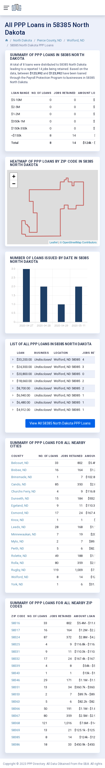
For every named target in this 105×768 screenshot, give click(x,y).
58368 (15, 723)
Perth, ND (17, 548)
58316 (15, 623)
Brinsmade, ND (21, 477)
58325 (15, 644)
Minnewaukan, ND (23, 534)
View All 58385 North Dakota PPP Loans (60, 423)
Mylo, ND (17, 541)
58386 (15, 744)
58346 (15, 680)
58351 (15, 687)
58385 (15, 737)
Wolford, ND (75, 40)
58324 (15, 637)
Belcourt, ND (20, 463)
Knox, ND (17, 520)
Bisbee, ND (19, 470)
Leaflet (54, 242)
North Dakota (22, 40)
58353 (15, 694)
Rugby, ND (18, 570)
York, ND (17, 584)
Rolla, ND (17, 563)
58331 (15, 651)
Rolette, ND (19, 556)
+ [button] (13, 176)
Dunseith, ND (20, 498)
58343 (15, 673)
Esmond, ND (20, 513)
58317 (15, 630)
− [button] (13, 184)
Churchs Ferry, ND (23, 491)
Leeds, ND (18, 527)
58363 (15, 701)
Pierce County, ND (49, 40)
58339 (15, 666)
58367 (15, 716)
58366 (15, 708)
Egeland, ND (19, 505)
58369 (15, 730)
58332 (15, 658)
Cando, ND (18, 484)
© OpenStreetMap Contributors (78, 242)
